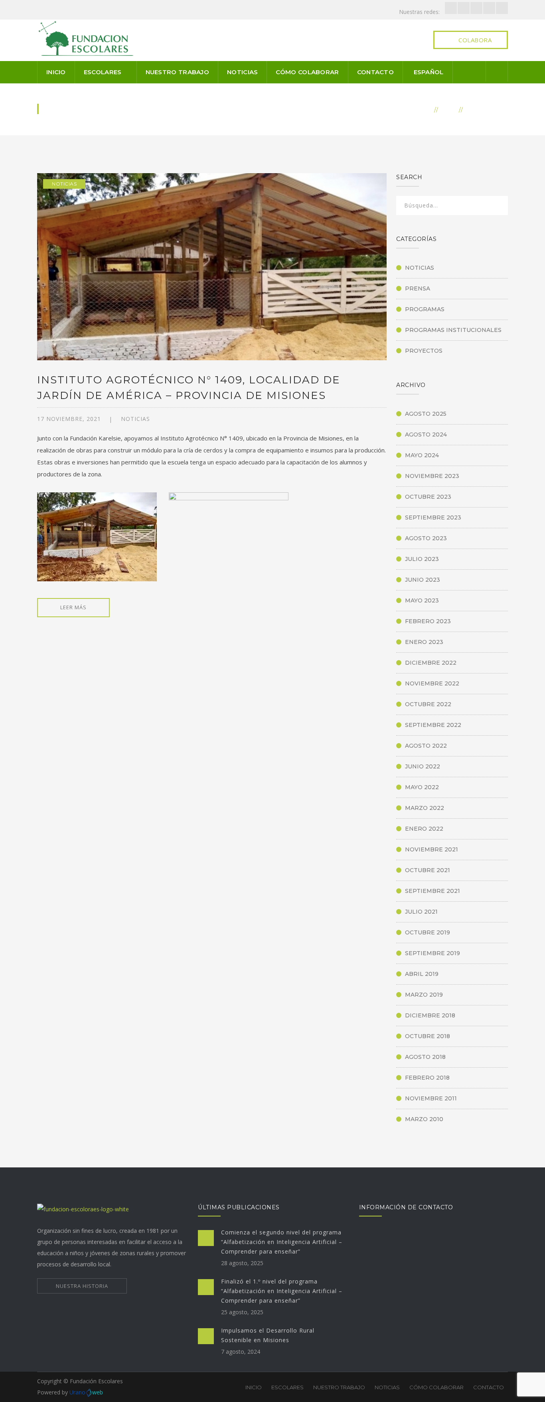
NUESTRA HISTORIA (82, 1285)
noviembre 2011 (431, 1098)
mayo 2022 (422, 787)
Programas (424, 309)
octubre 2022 (428, 704)
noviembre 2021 (431, 849)
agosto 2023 (426, 538)
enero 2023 (424, 642)
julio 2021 (421, 911)
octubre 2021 (427, 870)
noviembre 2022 (432, 683)
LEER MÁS (73, 607)
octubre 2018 (427, 1036)
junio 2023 (422, 579)
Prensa (417, 288)
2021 (449, 109)
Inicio (56, 72)
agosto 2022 (426, 745)
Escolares (103, 72)
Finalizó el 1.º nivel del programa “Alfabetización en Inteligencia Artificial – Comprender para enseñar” (281, 1291)
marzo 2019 (424, 994)
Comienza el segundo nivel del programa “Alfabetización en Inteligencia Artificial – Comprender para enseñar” (281, 1241)
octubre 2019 (427, 932)
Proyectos (423, 350)
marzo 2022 (424, 808)
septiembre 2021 (432, 891)
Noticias (242, 72)
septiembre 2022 (433, 725)
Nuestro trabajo (177, 72)
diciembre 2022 (430, 662)
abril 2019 (421, 973)
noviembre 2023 (432, 476)
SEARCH (497, 206)
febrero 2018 (427, 1077)
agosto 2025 (425, 413)
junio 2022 (422, 766)
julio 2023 (422, 559)
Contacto (375, 72)
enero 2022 (424, 828)
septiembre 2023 (433, 517)
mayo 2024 (422, 455)
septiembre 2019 (432, 953)
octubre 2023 (428, 496)
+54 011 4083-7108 (416, 1289)
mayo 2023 (422, 600)
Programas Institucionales (453, 330)
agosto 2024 (426, 434)
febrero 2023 (428, 621)
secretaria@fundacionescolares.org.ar (439, 1278)
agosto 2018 (425, 1056)
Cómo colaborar (307, 72)
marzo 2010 (424, 1119)
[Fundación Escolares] (87, 37)
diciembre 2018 (430, 1015)
